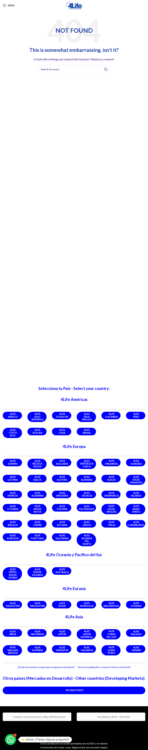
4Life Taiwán (136, 649)
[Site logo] (74, 5)
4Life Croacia (86, 494)
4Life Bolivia (37, 431)
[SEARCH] (106, 69)
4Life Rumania (86, 478)
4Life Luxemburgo (136, 523)
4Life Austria (62, 478)
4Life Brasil (87, 431)
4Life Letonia (13, 478)
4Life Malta (37, 478)
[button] (10, 739)
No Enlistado (74, 690)
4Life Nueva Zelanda (37, 572)
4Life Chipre (37, 523)
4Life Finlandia (111, 462)
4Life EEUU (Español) (37, 416)
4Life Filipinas (37, 649)
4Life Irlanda (136, 494)
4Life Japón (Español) (87, 634)
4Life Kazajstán (13, 605)
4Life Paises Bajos (37, 509)
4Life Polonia (62, 508)
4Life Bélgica (13, 523)
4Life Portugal (37, 537)
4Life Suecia (111, 478)
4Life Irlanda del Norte (87, 539)
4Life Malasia (136, 633)
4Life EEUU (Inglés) (87, 416)
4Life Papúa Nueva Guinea (12, 573)
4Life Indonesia (37, 633)
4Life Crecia (86, 523)
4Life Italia (111, 523)
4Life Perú (136, 415)
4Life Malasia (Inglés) (13, 650)
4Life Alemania (37, 494)
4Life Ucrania (136, 605)
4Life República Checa (86, 463)
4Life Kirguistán (37, 605)
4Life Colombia (111, 415)
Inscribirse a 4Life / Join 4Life (113, 716)
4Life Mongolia (86, 605)
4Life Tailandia (86, 649)
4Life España (12, 462)
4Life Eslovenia (62, 537)
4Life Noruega (13, 537)
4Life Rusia (62, 605)
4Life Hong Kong (111, 650)
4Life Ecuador (62, 415)
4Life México (13, 415)
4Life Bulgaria (62, 462)
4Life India (12, 633)
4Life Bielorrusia (111, 605)
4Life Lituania (12, 508)
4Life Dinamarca (111, 494)
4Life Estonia (62, 523)
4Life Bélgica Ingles (37, 463)
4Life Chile (62, 431)
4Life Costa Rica (13, 432)
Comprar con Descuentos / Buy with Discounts (39, 716)
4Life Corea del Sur (111, 634)
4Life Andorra (62, 494)
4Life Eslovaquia (86, 508)
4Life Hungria (136, 462)
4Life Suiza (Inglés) (111, 509)
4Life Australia (62, 571)
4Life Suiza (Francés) (136, 480)
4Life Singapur (62, 649)
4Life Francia (13, 494)
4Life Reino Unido (136, 509)
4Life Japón (62, 633)
